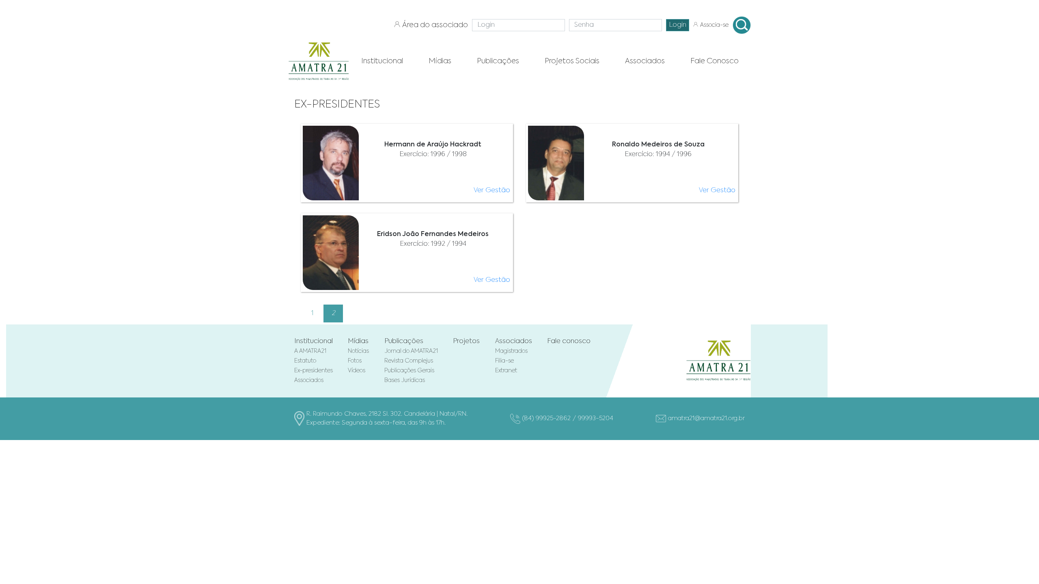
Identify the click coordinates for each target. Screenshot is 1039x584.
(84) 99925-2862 (546, 418)
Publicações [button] (498, 61)
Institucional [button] (382, 61)
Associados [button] (645, 61)
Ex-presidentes (313, 371)
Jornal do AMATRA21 (411, 351)
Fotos (355, 361)
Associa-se (714, 25)
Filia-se (504, 361)
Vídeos (356, 371)
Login (677, 25)
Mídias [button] (440, 61)
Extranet (506, 371)
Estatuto (305, 361)
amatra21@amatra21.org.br (706, 418)
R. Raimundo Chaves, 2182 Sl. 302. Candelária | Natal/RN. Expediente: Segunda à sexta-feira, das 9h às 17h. (387, 418)
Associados (308, 380)
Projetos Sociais (572, 61)
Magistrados (511, 351)
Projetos (466, 341)
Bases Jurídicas (404, 380)
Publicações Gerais (409, 371)
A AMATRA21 (310, 351)
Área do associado (435, 25)
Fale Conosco (714, 61)
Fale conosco (569, 341)
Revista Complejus (408, 361)
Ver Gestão (492, 190)
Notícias (358, 351)
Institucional (313, 341)
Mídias (358, 341)
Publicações (403, 341)
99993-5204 (595, 418)
